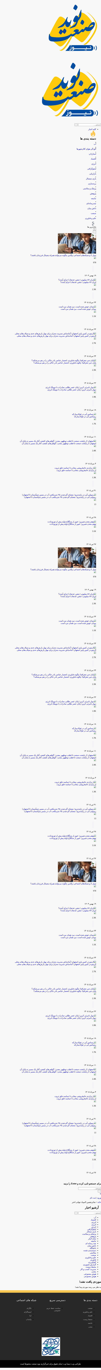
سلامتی (93, 1253)
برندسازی (92, 184)
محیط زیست (91, 1267)
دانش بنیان (91, 208)
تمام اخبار (92, 1239)
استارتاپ (92, 154)
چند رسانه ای (90, 1243)
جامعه (93, 198)
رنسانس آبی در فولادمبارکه (85, 416)
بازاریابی (92, 174)
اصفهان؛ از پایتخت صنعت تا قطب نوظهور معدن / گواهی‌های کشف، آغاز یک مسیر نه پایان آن (59, 443)
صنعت (93, 213)
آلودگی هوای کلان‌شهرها (86, 149)
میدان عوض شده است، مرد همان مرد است (78, 309)
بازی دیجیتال (91, 179)
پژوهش (93, 193)
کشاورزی (92, 1262)
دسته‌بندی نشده (90, 1250)
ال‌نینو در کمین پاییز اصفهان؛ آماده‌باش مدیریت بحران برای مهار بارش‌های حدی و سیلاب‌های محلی (56, 336)
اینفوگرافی (91, 169)
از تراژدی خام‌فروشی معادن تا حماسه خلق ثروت (76, 470)
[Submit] (76, 124)
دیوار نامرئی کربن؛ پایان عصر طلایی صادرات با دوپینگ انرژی (71, 390)
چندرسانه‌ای (91, 203)
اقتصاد (93, 159)
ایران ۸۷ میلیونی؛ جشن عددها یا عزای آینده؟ (78, 282)
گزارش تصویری (89, 1265)
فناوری (93, 1260)
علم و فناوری (90, 218)
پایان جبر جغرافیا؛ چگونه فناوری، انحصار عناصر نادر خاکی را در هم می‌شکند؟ (65, 363)
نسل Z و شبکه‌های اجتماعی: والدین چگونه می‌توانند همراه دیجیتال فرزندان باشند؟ (63, 255)
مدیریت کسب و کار (88, 1269)
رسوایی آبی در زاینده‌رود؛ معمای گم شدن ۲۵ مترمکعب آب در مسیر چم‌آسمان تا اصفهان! (60, 497)
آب (95, 144)
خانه (99, 1202)
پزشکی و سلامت (89, 1234)
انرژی (93, 164)
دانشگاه (93, 1248)
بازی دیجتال (91, 1232)
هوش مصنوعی (90, 1274)
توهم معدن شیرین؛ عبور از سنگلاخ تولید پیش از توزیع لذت (73, 524)
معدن (94, 1272)
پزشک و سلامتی (89, 188)
